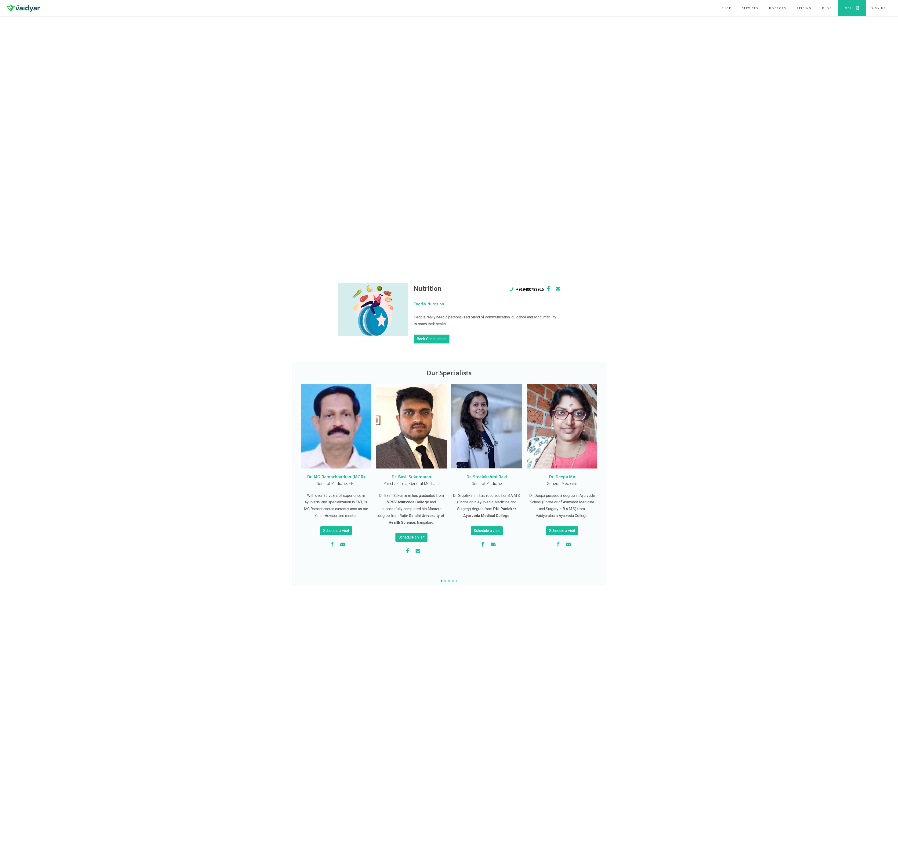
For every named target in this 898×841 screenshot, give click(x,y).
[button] (441, 581)
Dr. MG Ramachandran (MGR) (336, 477)
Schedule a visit (336, 530)
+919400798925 (528, 289)
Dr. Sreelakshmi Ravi (486, 477)
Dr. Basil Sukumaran (411, 477)
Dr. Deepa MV (562, 477)
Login (849, 8)
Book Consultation (431, 339)
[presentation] (601, 478)
